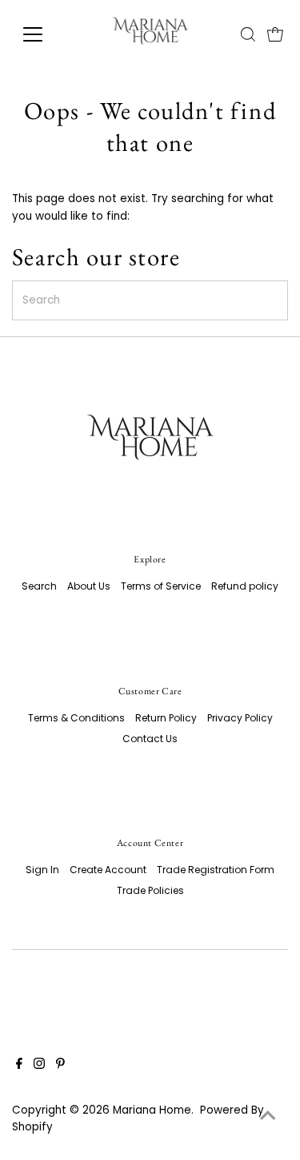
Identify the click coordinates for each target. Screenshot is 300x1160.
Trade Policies (150, 890)
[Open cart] (275, 34)
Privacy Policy (240, 718)
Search (39, 586)
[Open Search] (248, 34)
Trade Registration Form (215, 869)
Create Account (108, 869)
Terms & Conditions (76, 718)
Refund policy (244, 586)
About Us (88, 586)
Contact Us (150, 738)
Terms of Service (161, 586)
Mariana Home (152, 1110)
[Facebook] (19, 1066)
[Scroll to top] (268, 1116)
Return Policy (166, 718)
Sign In (42, 869)
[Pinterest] (60, 1066)
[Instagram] (39, 1066)
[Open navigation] (45, 34)
